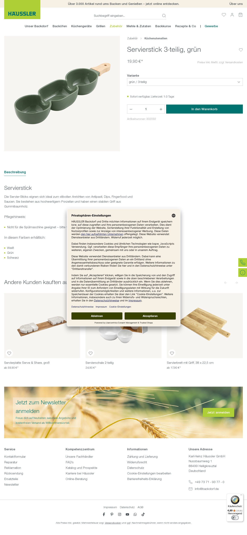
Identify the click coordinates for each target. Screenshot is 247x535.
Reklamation (12, 468)
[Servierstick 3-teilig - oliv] (62, 93)
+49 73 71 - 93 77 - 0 (209, 482)
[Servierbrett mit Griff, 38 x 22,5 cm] (205, 325)
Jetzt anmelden (218, 412)
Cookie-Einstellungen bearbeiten (149, 473)
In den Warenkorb (204, 109)
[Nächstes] (236, 282)
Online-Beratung (76, 479)
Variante (133, 75)
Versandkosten (113, 523)
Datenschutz (135, 468)
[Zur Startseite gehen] (22, 9)
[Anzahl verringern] (131, 109)
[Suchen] (163, 15)
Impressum (110, 507)
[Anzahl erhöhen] (161, 109)
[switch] (235, 518)
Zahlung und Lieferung (142, 456)
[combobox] (127, 15)
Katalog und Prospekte (81, 468)
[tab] (15, 172)
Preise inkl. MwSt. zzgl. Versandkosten (220, 62)
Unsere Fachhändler (79, 456)
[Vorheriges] (225, 282)
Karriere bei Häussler (80, 473)
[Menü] (241, 496)
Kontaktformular (15, 456)
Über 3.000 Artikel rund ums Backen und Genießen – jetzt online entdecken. (123, 4)
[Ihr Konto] (232, 14)
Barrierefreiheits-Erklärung (144, 479)
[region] (62, 93)
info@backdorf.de (207, 489)
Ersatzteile (11, 479)
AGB (140, 507)
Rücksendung (13, 473)
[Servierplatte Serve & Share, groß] (42, 325)
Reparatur (10, 462)
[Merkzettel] (224, 14)
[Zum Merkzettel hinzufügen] (241, 47)
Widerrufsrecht (137, 462)
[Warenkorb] (240, 14)
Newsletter (11, 484)
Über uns (236, 4)
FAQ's (70, 462)
